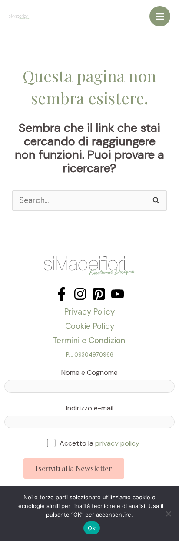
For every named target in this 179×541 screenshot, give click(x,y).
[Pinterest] (99, 294)
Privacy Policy (89, 311)
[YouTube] (117, 294)
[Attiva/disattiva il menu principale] (159, 16)
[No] (168, 513)
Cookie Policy (89, 326)
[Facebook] (61, 294)
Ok (92, 528)
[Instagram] (80, 294)
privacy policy (117, 443)
